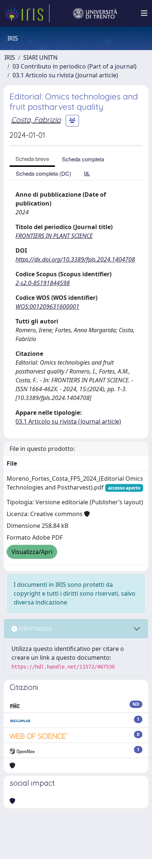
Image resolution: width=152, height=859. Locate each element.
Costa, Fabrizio (36, 119)
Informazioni (34, 628)
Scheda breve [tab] (32, 158)
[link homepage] (26, 13)
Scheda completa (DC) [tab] (43, 173)
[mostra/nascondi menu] (144, 13)
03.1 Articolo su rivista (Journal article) (65, 75)
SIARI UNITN (40, 57)
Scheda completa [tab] (83, 159)
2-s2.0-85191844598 (42, 283)
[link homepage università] (95, 13)
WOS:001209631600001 (47, 306)
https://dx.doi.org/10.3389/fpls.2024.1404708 (75, 259)
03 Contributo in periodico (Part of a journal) (75, 66)
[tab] (87, 173)
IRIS (9, 57)
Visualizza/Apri (31, 552)
